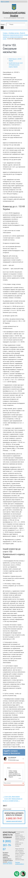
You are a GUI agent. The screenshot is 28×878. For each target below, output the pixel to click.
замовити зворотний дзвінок (14, 821)
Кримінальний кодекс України (14, 14)
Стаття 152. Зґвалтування (11, 796)
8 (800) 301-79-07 (14, 818)
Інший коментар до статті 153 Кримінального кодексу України (16, 64)
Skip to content (5, 1)
